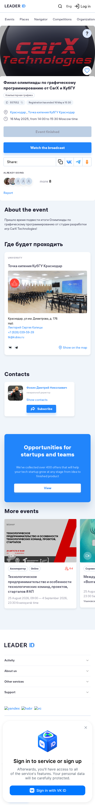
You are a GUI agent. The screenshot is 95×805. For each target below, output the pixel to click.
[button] (47, 660)
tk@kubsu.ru (16, 337)
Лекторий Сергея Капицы (25, 327)
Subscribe (44, 409)
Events (9, 19)
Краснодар (18, 112)
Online (34, 568)
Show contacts (37, 400)
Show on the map (75, 347)
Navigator (41, 19)
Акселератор (18, 568)
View (47, 488)
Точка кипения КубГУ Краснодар (51, 112)
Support (9, 692)
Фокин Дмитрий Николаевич (47, 387)
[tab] (47, 660)
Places (24, 19)
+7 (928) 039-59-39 (21, 332)
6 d (71, 568)
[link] (40, 563)
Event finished (47, 131)
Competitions (62, 19)
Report (8, 193)
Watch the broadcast (47, 147)
